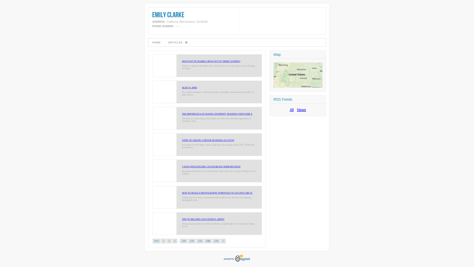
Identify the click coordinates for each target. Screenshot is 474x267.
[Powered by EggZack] (237, 260)
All (292, 110)
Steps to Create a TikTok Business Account (208, 140)
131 (200, 241)
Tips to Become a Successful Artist (203, 219)
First (156, 241)
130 (192, 241)
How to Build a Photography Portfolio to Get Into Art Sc (217, 193)
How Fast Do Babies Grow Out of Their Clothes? (211, 61)
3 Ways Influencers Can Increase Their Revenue (211, 166)
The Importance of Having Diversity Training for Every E (217, 114)
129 (184, 241)
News (301, 110)
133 (216, 241)
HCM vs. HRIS (189, 87)
